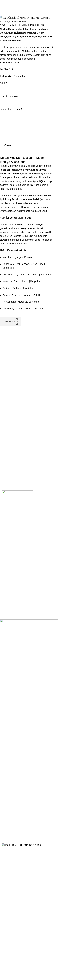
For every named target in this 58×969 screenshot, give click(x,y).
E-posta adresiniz (9, 96)
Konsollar (10, 539)
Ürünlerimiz (11, 597)
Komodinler (11, 558)
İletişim (8, 592)
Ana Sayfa (5, 21)
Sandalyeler (11, 529)
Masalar (9, 534)
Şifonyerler (10, 563)
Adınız (3, 83)
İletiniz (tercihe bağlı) (11, 109)
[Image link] (17, 497)
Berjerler (9, 545)
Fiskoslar (9, 574)
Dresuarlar (20, 21)
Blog (7, 603)
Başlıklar (9, 568)
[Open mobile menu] (30, 3)
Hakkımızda (11, 587)
